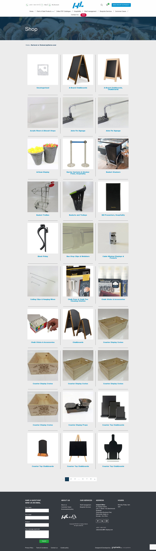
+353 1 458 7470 (101, 527)
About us (64, 505)
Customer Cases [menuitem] (120, 11)
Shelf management (85, 505)
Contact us (54, 548)
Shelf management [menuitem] (90, 11)
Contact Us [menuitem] (75, 15)
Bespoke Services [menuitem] (106, 11)
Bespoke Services (85, 507)
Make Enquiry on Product (121, 5)
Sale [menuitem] (83, 15)
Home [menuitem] (31, 11)
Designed (98, 548)
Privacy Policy (29, 548)
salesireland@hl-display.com (104, 530)
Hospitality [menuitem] (77, 11)
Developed (105, 548)
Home (28, 45)
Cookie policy (64, 548)
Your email (28, 514)
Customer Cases (66, 507)
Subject (27, 522)
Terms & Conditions (42, 548)
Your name (28, 507)
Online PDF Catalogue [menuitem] (63, 11)
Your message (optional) (32, 529)
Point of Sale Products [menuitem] (44, 11)
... (78, 479)
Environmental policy (67, 509)
